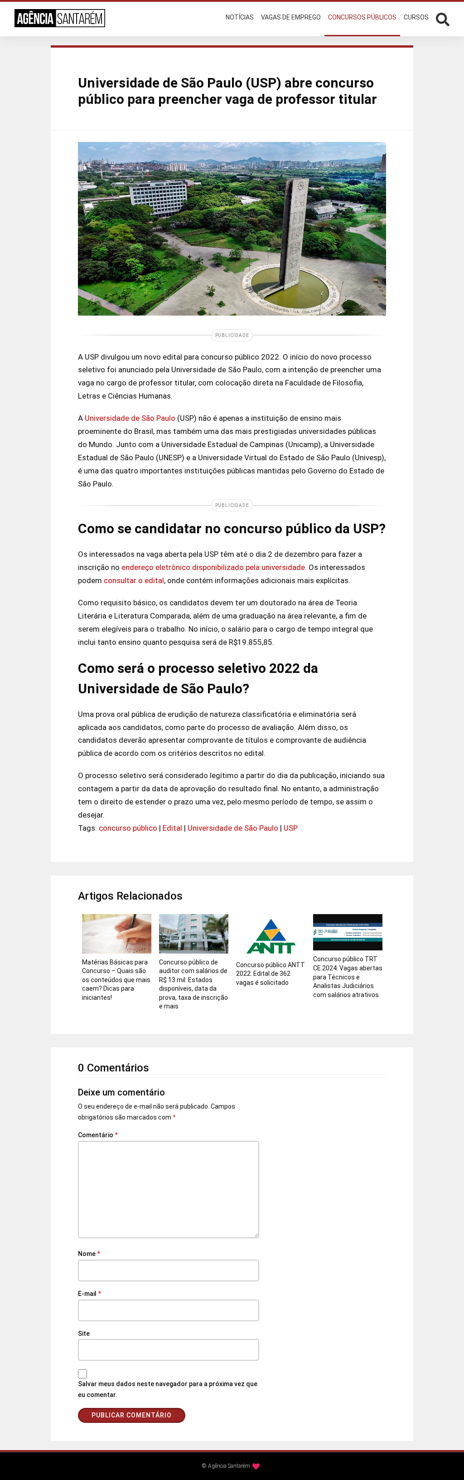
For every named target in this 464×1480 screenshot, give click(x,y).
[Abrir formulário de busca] (443, 18)
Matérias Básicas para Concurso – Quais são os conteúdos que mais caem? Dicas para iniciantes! (116, 980)
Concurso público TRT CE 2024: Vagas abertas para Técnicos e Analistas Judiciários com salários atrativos (347, 976)
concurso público (128, 827)
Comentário (98, 1135)
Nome (89, 1253)
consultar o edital (134, 580)
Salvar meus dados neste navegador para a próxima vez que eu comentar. (167, 1389)
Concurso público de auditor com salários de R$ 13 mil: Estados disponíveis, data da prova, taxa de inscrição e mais (193, 984)
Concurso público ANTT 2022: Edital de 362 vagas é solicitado (270, 973)
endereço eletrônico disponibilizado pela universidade (213, 567)
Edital (172, 827)
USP (291, 827)
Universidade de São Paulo (130, 418)
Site (84, 1333)
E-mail (89, 1293)
